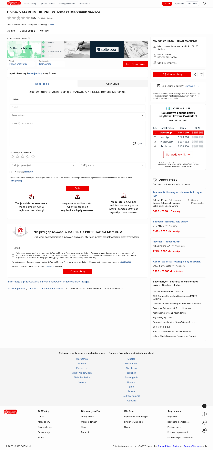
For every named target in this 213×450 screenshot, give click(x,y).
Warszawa (82, 358)
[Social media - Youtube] (204, 430)
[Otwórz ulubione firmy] (204, 3)
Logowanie (179, 3)
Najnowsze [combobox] (45, 63)
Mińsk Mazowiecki (82, 372)
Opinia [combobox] (15, 99)
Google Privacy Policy (168, 446)
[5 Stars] (33, 156)
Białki (131, 386)
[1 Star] (12, 156)
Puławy (82, 382)
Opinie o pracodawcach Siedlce (46, 288)
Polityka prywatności (178, 432)
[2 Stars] (17, 156)
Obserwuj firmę (77, 271)
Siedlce (82, 363)
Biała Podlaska (82, 377)
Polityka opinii (174, 427)
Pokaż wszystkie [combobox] (18, 63)
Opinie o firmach (47, 3)
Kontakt (41, 437)
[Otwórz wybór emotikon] (134, 143)
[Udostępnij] (195, 74)
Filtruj (11, 61)
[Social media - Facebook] (204, 414)
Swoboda (131, 368)
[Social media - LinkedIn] (204, 422)
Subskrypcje (44, 432)
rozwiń (51, 24)
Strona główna (16, 288)
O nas (41, 416)
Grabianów (131, 363)
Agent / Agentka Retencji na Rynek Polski (177, 261)
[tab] (42, 83)
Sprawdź (190, 85)
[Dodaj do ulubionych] (201, 74)
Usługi (127, 427)
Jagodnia (131, 400)
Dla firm (167, 4)
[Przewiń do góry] (204, 406)
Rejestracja (192, 4)
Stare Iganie (131, 377)
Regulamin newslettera (179, 422)
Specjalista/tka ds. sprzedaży (170, 221)
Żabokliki (131, 372)
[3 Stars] (22, 156)
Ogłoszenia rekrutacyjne (136, 416)
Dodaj (77, 188)
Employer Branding (133, 422)
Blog (83, 427)
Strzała (131, 391)
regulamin (28, 172)
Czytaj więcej (16, 181)
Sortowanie (44, 61)
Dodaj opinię (138, 64)
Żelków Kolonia (131, 395)
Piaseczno (82, 368)
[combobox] (73, 115)
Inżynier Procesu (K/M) (166, 241)
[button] (45, 18)
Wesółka (131, 382)
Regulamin (173, 416)
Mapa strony (44, 422)
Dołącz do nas (45, 427)
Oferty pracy (30, 3)
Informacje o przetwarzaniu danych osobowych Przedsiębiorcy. (49, 281)
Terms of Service (192, 446)
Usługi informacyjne (167, 63)
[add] (204, 414)
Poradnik (84, 3)
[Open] (142, 115)
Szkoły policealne (67, 3)
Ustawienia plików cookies (180, 437)
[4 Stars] (27, 156)
